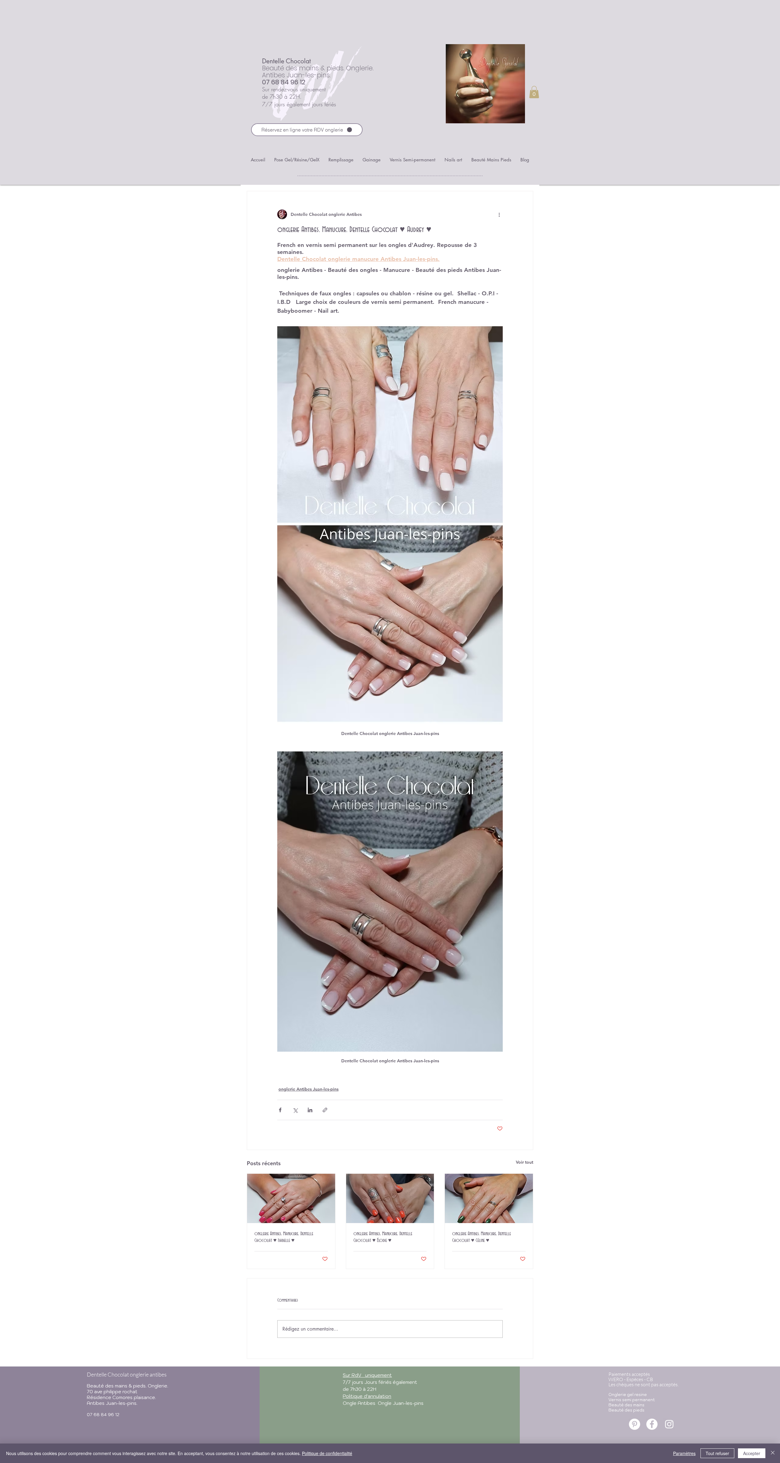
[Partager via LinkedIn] (310, 1110)
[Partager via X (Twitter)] (295, 1110)
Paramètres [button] (684, 1453)
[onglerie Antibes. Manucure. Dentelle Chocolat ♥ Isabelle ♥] (291, 1198)
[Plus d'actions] (499, 214)
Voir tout (524, 1162)
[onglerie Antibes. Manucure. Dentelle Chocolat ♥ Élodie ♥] (390, 1198)
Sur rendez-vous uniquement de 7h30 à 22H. (294, 93)
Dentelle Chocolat (286, 61)
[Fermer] (772, 1453)
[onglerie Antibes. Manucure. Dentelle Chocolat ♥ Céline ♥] (489, 1198)
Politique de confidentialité (327, 1453)
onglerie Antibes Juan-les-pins (308, 1089)
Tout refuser (717, 1453)
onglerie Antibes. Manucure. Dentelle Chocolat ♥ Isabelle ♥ (283, 1237)
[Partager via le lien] (325, 1110)
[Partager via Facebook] (280, 1110)
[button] (534, 92)
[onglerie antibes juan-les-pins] (634, 1424)
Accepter (751, 1453)
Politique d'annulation (367, 1396)
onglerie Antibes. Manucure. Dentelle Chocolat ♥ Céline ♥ (481, 1237)
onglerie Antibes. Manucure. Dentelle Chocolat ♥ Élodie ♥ (382, 1237)
